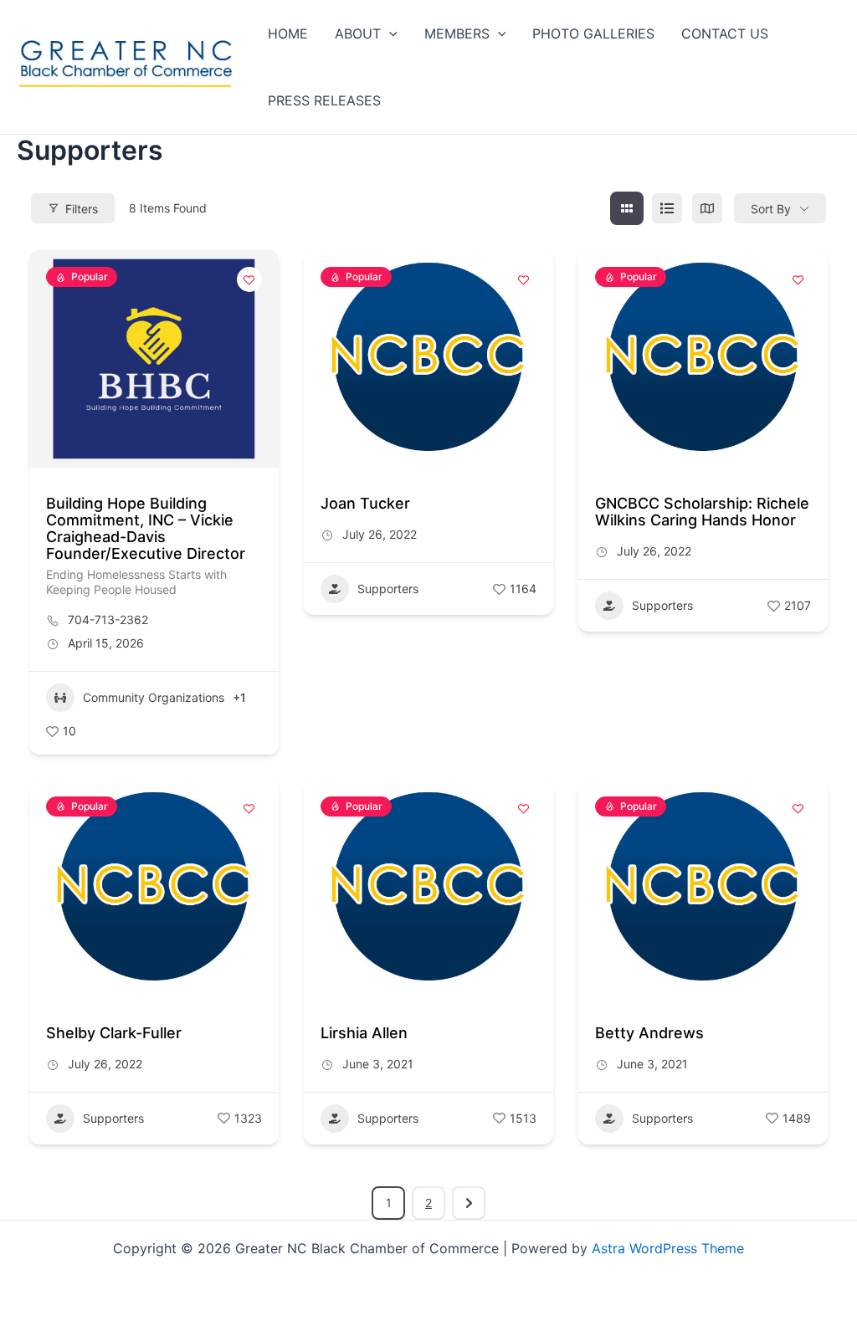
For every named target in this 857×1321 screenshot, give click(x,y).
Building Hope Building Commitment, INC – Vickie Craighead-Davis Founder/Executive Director (145, 528)
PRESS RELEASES (324, 100)
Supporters (387, 588)
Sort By (771, 209)
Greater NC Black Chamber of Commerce (74, 92)
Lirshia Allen (364, 1033)
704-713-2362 (108, 619)
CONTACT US (724, 33)
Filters (81, 209)
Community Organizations (153, 697)
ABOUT (358, 33)
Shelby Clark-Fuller (114, 1033)
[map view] (707, 208)
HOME (288, 33)
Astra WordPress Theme (668, 1248)
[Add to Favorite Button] (249, 279)
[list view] (667, 208)
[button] (389, 33)
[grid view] (627, 208)
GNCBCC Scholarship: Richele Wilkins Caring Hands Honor (702, 511)
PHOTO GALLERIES (593, 33)
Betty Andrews (649, 1033)
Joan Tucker (365, 503)
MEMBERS (457, 33)
